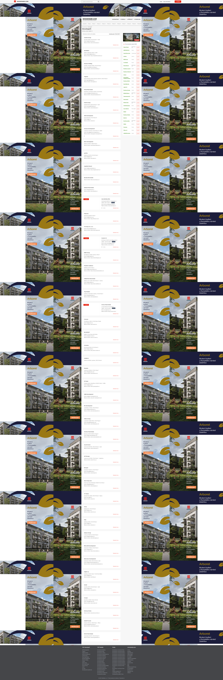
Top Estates (87, 297)
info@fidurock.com (90, 222)
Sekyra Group (87, 538)
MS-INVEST (87, 337)
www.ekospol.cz (94, 478)
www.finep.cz (93, 582)
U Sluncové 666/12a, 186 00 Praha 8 (91, 540)
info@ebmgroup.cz (90, 261)
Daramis (86, 373)
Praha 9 (134, 23)
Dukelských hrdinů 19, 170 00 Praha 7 (91, 475)
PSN (85, 525)
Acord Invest (87, 450)
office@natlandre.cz (90, 194)
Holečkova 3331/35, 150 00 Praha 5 (91, 159)
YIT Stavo (86, 499)
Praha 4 (109, 23)
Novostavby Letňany (101, 658)
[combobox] (117, 38)
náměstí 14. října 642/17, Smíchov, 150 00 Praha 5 (93, 299)
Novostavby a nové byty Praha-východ (118, 671)
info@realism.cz (89, 554)
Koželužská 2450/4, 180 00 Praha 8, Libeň (92, 566)
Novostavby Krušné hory (102, 673)
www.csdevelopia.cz (112, 210)
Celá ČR (84, 23)
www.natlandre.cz (94, 195)
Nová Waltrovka (126, 131)
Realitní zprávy (167, 1)
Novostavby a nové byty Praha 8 (118, 666)
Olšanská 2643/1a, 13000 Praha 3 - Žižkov (92, 628)
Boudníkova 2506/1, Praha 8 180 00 (91, 605)
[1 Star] (85, 33)
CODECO (86, 363)
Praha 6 (119, 23)
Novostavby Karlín (100, 656)
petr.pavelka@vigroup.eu (91, 234)
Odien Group (87, 424)
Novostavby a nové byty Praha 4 (118, 661)
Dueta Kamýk (126, 79)
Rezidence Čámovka (127, 103)
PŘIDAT (178, 1)
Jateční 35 (125, 125)
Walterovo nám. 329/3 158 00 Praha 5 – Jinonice (93, 286)
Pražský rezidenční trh (116, 676)
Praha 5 (114, 23)
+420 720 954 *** (110, 313)
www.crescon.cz (94, 329)
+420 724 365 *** (110, 247)
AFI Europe (86, 461)
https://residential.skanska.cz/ (96, 60)
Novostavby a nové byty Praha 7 (118, 665)
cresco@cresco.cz (107, 315)
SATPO (85, 157)
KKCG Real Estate (88, 639)
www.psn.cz (93, 530)
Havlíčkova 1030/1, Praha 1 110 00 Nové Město (93, 579)
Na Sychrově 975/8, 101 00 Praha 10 (91, 352)
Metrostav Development (90, 564)
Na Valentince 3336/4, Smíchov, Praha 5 (92, 260)
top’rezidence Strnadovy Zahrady (127, 82)
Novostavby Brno (100, 666)
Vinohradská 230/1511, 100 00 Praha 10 (91, 641)
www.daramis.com (94, 378)
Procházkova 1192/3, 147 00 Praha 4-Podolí (92, 326)
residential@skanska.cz (90, 58)
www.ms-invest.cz (94, 342)
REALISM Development (89, 551)
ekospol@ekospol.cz (90, 476)
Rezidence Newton (127, 122)
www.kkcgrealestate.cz (95, 642)
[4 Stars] (102, 33)
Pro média (129, 662)
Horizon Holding (88, 68)
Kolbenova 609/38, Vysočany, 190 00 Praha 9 (93, 365)
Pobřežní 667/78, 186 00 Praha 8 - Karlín (92, 109)
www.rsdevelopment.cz (95, 416)
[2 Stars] (91, 33)
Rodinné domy (130, 668)
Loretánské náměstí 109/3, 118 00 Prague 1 (92, 426)
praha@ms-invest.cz (90, 341)
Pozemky (129, 666)
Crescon (86, 324)
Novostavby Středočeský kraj (103, 659)
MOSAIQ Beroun (126, 88)
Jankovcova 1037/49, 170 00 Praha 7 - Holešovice (93, 463)
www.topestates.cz (94, 302)
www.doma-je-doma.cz (95, 618)
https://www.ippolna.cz (95, 391)
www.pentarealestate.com (96, 99)
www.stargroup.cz (94, 491)
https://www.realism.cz (95, 556)
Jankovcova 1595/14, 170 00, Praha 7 (91, 375)
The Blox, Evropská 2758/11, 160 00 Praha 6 (92, 70)
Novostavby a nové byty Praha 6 (118, 663)
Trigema (86, 81)
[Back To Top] (220, 678)
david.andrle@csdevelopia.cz (109, 209)
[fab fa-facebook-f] (84, 140)
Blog (128, 670)
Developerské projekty (101, 679)
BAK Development (88, 146)
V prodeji (122, 19)
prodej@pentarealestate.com (92, 97)
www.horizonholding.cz (95, 73)
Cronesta (86, 350)
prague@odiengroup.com (91, 427)
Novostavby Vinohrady (101, 662)
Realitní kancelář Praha (131, 672)
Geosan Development (89, 133)
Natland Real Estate (89, 192)
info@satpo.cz (89, 161)
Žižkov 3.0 (125, 76)
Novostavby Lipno (100, 676)
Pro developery (130, 673)
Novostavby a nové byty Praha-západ (118, 674)
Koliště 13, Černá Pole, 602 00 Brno (90, 339)
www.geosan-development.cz (96, 138)
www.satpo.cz (93, 162)
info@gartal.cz (89, 593)
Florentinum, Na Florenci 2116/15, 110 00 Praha (93, 96)
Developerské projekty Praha (117, 679)
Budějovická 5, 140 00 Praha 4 (90, 514)
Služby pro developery (131, 663)
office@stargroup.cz (90, 489)
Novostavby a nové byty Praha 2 (118, 658)
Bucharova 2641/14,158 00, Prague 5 (91, 439)
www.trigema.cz (94, 86)
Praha (89, 23)
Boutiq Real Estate (88, 182)
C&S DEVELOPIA (105, 204)
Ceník (138, 51)
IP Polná (86, 386)
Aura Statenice (126, 73)
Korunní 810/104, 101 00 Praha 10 (90, 122)
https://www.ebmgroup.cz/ (96, 263)
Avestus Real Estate (89, 437)
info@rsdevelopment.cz (90, 414)
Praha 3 (104, 23)
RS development (88, 411)
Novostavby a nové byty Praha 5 (118, 662)
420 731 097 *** (109, 207)
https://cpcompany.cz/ (95, 184)
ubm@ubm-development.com (92, 401)
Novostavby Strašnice (101, 661)
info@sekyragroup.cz (90, 541)
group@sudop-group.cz (91, 629)
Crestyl (86, 603)
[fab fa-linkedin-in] (104, 213)
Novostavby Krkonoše (101, 672)
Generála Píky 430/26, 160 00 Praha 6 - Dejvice (93, 501)
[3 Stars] (97, 33)
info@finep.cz (89, 580)
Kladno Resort (126, 51)
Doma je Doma (87, 616)
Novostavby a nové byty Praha (118, 655)
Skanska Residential (86, 663)
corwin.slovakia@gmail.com (109, 248)
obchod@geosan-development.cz (92, 136)
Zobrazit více (115, 49)
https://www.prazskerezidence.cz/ (97, 276)
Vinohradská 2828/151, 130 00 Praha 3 (108, 206)
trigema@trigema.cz (90, 84)
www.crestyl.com (94, 608)
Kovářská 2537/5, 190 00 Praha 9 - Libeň (92, 592)
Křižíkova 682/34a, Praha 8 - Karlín (90, 57)
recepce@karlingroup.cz (91, 110)
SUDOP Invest (87, 626)
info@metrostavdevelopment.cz (92, 567)
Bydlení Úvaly (126, 113)
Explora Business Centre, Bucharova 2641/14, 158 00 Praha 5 (95, 83)
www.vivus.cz (93, 517)
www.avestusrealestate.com (96, 442)
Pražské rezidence (88, 271)
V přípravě (129, 19)
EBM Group (87, 258)
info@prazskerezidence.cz (91, 274)
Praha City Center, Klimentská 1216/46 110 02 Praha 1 (94, 488)
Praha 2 (98, 23)
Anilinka (125, 60)
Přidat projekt (130, 659)
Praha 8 (129, 23)
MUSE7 (125, 97)
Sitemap (129, 678)
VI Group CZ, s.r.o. (88, 232)
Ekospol (86, 473)
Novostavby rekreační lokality (103, 670)
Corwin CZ (104, 243)
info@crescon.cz (89, 328)
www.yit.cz (93, 504)
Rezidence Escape (127, 63)
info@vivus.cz (89, 515)
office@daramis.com (90, 377)
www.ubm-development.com (96, 403)
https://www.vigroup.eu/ (95, 235)
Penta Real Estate (88, 94)
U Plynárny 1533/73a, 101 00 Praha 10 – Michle (93, 135)
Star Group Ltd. (88, 486)
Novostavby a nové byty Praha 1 (118, 656)
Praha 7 (124, 23)
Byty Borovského (127, 94)
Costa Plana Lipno (127, 57)
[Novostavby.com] (22, 1)
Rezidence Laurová (127, 119)
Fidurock (86, 219)
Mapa (161, 1)
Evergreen (125, 134)
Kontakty (129, 656)
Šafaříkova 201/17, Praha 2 (89, 273)
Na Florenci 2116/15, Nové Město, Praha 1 (109, 245)
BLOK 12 (125, 116)
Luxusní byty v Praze (116, 678)
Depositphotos (130, 658)
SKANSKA (86, 55)
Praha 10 (139, 23)
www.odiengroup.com (95, 429)
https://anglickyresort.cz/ (95, 174)
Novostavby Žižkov (101, 668)
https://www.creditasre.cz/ (96, 289)
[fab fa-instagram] (103, 213)
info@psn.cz (88, 528)
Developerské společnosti (87, 675)
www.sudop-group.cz (95, 631)
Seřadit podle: (111, 38)
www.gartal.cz (93, 595)
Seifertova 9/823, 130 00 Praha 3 (90, 527)
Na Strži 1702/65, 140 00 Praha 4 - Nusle (92, 44)
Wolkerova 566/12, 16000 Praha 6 (90, 148)
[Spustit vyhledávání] (98, 1)
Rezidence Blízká (127, 91)
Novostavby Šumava (101, 675)
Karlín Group (87, 107)
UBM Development (88, 399)
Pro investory (129, 661)
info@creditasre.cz (90, 287)
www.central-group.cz (95, 47)
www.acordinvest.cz (94, 453)
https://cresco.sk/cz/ (112, 316)
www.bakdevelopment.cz (95, 149)
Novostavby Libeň (100, 665)
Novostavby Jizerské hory (102, 678)
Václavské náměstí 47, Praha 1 (89, 221)
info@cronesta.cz (89, 354)
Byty (128, 669)
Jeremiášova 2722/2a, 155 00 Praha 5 (91, 413)
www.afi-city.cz (94, 465)
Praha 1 (93, 23)
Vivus (85, 512)
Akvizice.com (130, 675)
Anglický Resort (88, 170)
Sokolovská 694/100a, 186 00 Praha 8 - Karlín (93, 452)
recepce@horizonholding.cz (91, 71)
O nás (128, 655)
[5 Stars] (108, 33)
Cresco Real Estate (106, 310)
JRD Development (88, 120)
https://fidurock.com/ (95, 224)
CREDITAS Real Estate (89, 284)
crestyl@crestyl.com (90, 606)
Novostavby (84, 26)
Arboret (125, 100)
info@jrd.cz (88, 123)
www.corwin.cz (111, 250)
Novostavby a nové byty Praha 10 (118, 669)
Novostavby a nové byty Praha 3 (118, 659)
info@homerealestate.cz (91, 172)
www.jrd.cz (93, 125)
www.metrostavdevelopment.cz (97, 569)
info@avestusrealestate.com (91, 440)
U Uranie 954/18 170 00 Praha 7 (107, 312)
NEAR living (126, 128)
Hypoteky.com (130, 676)
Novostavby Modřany (101, 655)
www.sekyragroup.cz (95, 543)
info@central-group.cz (90, 45)
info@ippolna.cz (89, 390)
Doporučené (115, 19)
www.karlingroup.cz (94, 112)
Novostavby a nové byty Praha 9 (118, 668)
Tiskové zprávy (130, 665)
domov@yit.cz (89, 502)
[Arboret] (131, 38)
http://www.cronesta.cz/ (95, 355)
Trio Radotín (126, 137)
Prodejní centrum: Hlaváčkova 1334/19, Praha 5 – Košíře (94, 388)
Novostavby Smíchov (101, 669)
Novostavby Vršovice (101, 663)
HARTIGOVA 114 (126, 54)
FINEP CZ (86, 577)
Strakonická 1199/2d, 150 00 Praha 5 (91, 553)
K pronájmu (137, 19)
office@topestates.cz (90, 300)
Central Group (87, 42)
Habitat (125, 85)
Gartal (85, 590)
